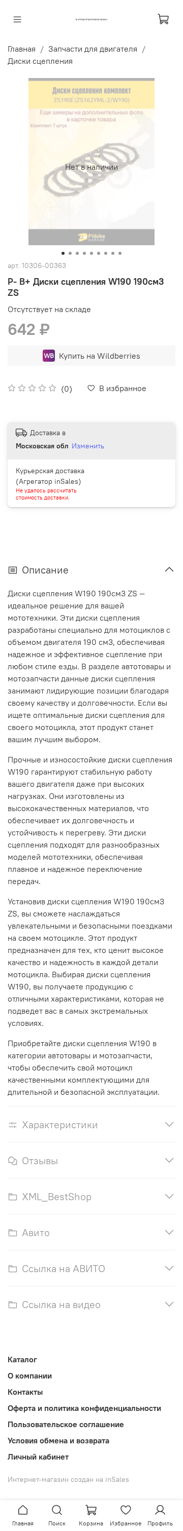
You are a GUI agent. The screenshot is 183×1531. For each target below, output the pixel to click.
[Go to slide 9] (119, 253)
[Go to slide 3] (77, 253)
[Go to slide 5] (91, 253)
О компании (30, 1375)
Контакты (25, 1392)
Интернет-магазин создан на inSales (68, 1479)
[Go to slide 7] (105, 253)
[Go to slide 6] (98, 253)
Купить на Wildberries (99, 356)
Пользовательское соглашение (66, 1424)
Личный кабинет (38, 1456)
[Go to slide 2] (70, 253)
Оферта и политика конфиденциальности (84, 1408)
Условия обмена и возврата (58, 1440)
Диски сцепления (40, 61)
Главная (22, 49)
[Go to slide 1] (63, 253)
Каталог (22, 1359)
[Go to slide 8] (112, 253)
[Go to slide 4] (84, 253)
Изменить (88, 445)
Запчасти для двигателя (92, 49)
